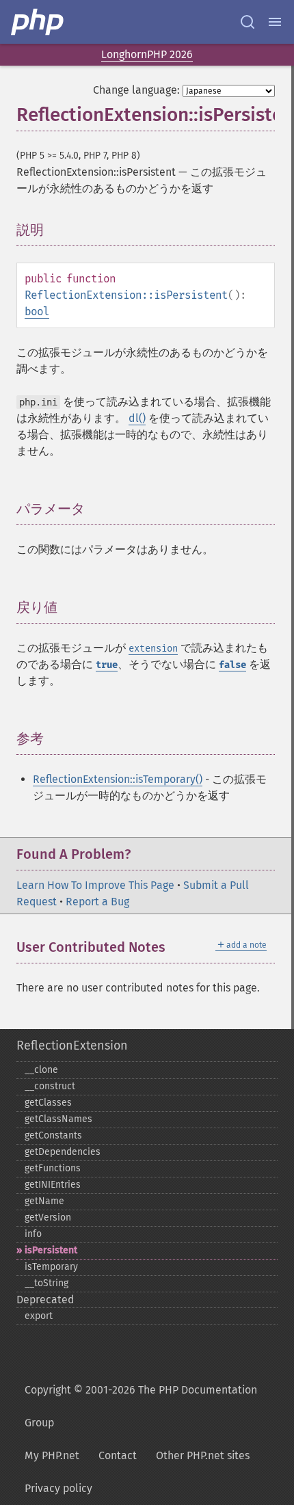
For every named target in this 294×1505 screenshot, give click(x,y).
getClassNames (58, 1119)
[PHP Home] (38, 22)
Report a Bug (97, 901)
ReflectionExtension (72, 1045)
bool (37, 311)
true (107, 665)
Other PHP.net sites (203, 1455)
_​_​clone (41, 1070)
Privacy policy (58, 1488)
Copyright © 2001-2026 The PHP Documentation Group (141, 1406)
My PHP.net (52, 1455)
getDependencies (63, 1152)
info (33, 1234)
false (232, 665)
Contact (117, 1455)
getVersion (48, 1217)
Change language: (136, 89)
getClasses (48, 1102)
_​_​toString (46, 1283)
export (39, 1316)
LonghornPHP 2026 (147, 54)
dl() (137, 418)
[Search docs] (247, 22)
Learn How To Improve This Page (95, 885)
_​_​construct (50, 1086)
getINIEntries (53, 1184)
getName (44, 1201)
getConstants (53, 1135)
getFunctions (53, 1168)
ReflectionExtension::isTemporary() (117, 779)
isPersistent (51, 1250)
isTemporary (51, 1267)
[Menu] (275, 22)
